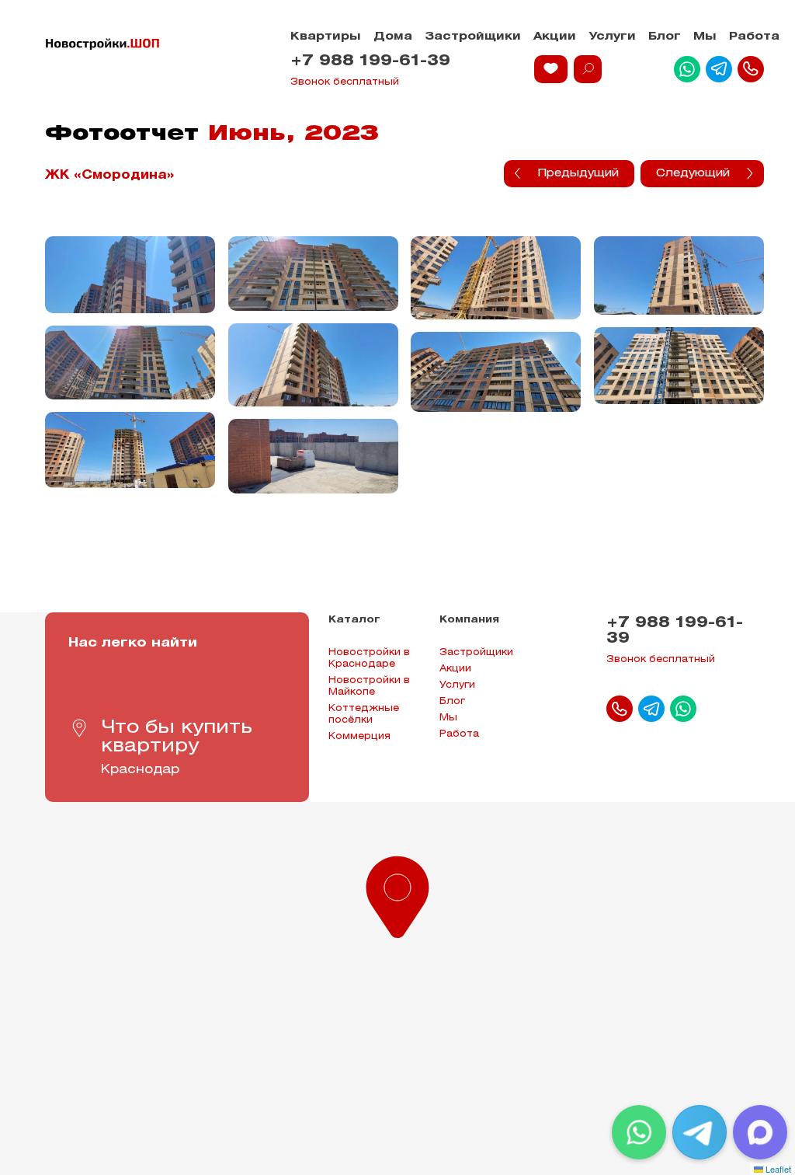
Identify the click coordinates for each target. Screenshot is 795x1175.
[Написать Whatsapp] (687, 69)
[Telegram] (699, 1132)
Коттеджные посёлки (363, 714)
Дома (392, 37)
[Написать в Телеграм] (719, 69)
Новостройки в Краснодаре (369, 658)
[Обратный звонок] (751, 69)
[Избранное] (551, 69)
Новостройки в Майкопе (369, 686)
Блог (664, 37)
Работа (754, 37)
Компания (469, 619)
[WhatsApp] (639, 1132)
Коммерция (359, 736)
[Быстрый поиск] (588, 69)
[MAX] (760, 1132)
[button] (397, 893)
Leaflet (777, 1169)
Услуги (612, 37)
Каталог (354, 619)
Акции (554, 37)
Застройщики (473, 37)
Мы (705, 37)
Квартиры (325, 37)
